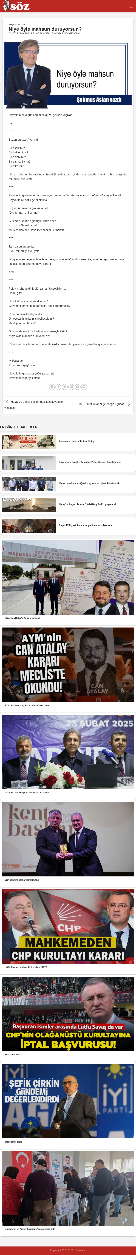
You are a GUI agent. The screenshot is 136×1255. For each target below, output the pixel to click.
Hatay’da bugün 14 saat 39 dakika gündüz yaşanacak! (88, 504)
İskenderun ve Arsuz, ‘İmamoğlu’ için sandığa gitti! (30, 1229)
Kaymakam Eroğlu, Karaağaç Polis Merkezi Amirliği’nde (90, 462)
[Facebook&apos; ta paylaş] (58, 387)
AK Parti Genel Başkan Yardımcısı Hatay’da (27, 793)
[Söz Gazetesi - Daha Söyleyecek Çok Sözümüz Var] (20, 6)
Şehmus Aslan (72, 33)
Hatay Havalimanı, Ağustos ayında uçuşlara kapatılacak (89, 483)
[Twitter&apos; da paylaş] (65, 387)
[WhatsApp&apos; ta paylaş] (52, 387)
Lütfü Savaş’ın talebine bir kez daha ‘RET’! (26, 967)
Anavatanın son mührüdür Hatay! (77, 441)
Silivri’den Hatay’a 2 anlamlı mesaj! (22, 618)
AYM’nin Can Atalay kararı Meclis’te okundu (27, 705)
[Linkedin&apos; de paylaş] (84, 387)
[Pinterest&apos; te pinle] (78, 387)
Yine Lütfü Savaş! (13, 1054)
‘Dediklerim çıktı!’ (13, 1142)
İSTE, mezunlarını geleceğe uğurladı (102, 404)
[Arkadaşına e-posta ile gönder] (71, 387)
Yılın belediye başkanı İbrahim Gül (22, 880)
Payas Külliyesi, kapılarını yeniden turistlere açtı (85, 525)
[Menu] (131, 6)
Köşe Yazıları (17, 25)
